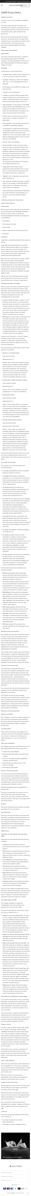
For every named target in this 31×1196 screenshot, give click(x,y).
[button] (24, 5)
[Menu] (2, 5)
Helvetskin (13, 1192)
